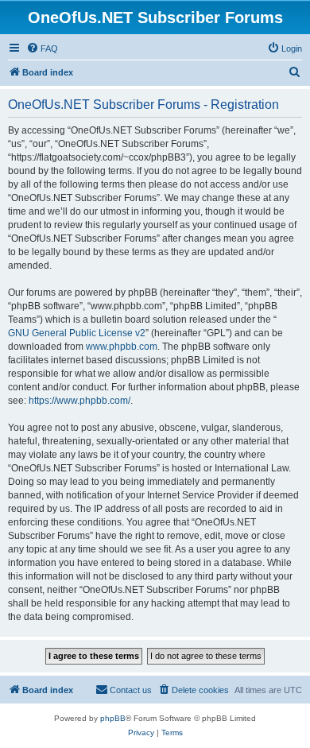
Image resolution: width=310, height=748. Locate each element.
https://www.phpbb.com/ (79, 400)
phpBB (113, 718)
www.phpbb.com (121, 346)
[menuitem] (42, 48)
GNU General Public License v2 (76, 333)
